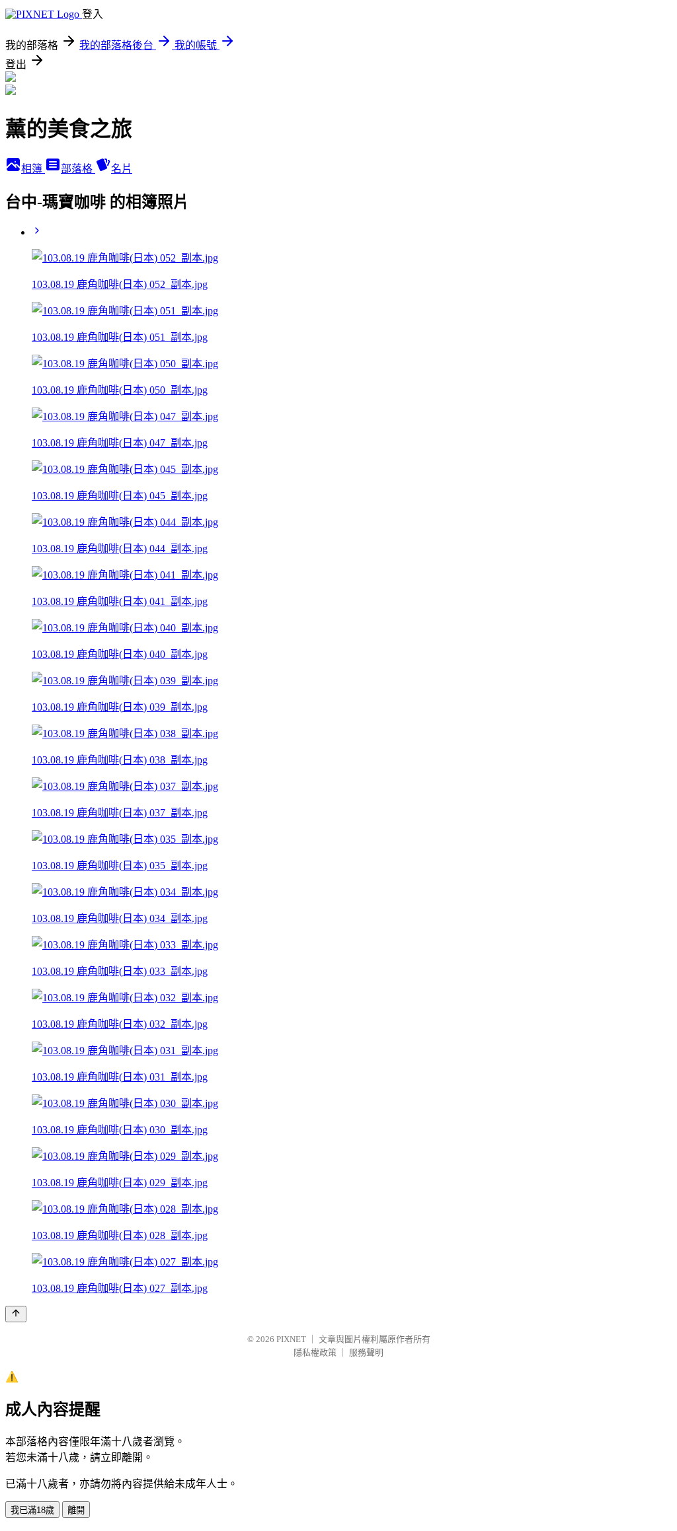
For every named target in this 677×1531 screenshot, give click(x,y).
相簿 (33, 168)
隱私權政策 (315, 1352)
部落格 (78, 168)
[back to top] (15, 1314)
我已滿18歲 (32, 1510)
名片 (121, 168)
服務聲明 (366, 1352)
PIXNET (291, 1339)
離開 (76, 1510)
